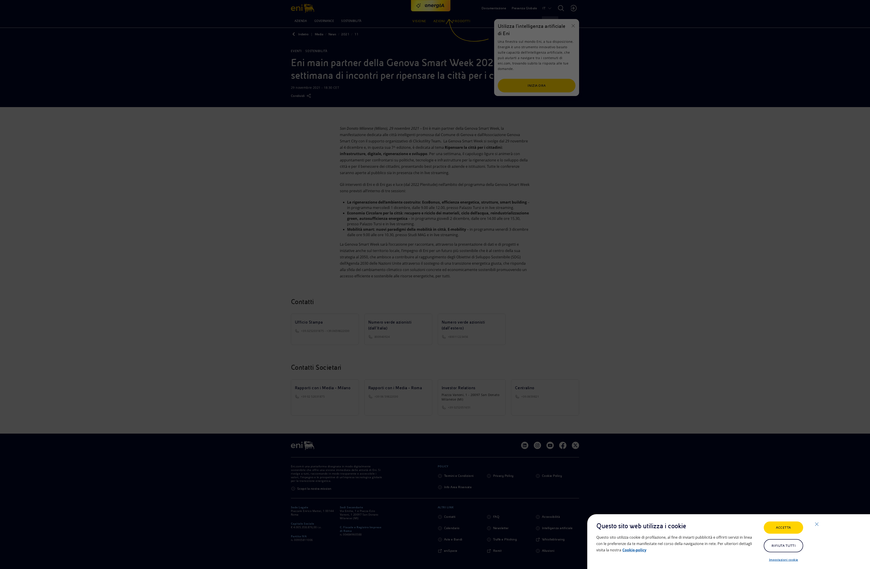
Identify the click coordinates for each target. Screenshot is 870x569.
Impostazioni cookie (783, 560)
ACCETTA (783, 527)
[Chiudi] (816, 524)
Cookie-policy (634, 549)
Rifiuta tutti (783, 545)
